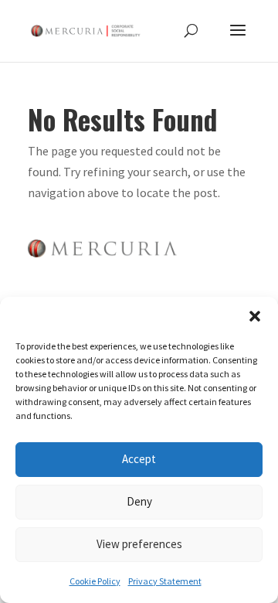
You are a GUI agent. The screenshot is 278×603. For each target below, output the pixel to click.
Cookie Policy (95, 581)
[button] (255, 316)
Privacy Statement (165, 581)
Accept (139, 458)
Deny (139, 501)
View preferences (139, 544)
